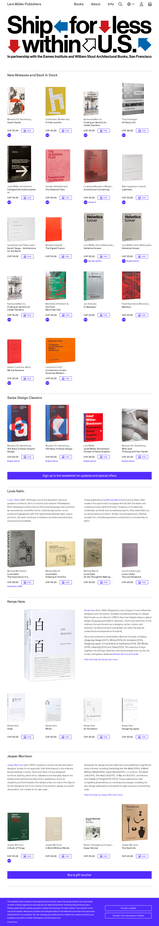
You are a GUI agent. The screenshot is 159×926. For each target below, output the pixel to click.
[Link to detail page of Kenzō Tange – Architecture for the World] (22, 229)
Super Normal (91, 848)
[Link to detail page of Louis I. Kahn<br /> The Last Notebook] (137, 555)
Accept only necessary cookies (128, 915)
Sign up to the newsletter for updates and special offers (80, 475)
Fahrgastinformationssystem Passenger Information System (21, 193)
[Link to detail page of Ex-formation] (98, 710)
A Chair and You (54, 122)
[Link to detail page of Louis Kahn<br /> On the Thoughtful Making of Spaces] (98, 553)
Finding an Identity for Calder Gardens (95, 124)
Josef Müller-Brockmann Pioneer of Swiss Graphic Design (97, 451)
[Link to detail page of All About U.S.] (137, 99)
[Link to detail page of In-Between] (98, 285)
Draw (10, 728)
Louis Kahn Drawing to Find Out (56, 575)
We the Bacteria (15, 370)
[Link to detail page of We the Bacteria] (22, 351)
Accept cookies (128, 908)
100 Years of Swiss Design (59, 448)
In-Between (90, 307)
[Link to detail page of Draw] (22, 707)
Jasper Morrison (15, 765)
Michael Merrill (113, 500)
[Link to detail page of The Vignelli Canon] (60, 229)
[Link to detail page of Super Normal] (98, 829)
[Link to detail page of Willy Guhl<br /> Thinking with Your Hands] (137, 425)
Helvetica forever (92, 248)
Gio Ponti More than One (53, 308)
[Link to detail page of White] (60, 710)
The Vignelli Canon (55, 248)
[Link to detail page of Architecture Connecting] (98, 166)
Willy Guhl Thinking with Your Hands (135, 450)
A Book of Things (16, 848)
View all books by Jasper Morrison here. (103, 794)
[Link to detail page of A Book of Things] (22, 826)
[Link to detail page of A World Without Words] (60, 829)
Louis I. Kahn (13, 500)
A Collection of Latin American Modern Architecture (56, 373)
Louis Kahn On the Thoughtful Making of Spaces (98, 577)
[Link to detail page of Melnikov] (137, 285)
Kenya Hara (90, 610)
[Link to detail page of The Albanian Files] (60, 166)
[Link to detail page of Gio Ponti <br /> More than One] (60, 285)
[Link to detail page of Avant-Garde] (22, 101)
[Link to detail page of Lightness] (137, 168)
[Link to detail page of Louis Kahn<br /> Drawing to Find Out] (60, 553)
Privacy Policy (12, 922)
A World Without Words (57, 848)
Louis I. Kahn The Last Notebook (132, 575)
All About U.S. (129, 122)
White (49, 728)
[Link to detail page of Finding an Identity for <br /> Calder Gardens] (98, 104)
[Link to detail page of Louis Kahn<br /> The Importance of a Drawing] (22, 548)
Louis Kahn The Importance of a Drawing (17, 577)
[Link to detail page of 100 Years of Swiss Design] (60, 423)
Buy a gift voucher (79, 875)
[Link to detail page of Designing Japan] (137, 710)
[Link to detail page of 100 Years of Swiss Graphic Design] (22, 423)
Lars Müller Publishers (24, 4)
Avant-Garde (14, 122)
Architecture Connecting (96, 189)
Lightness (127, 189)
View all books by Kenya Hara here (101, 659)
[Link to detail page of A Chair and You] (60, 101)
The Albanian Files (55, 189)
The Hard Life (129, 848)
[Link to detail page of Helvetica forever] (98, 227)
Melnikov (126, 307)
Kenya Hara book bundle (126, 654)
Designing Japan (130, 728)
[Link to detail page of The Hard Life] (137, 822)
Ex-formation (90, 728)
